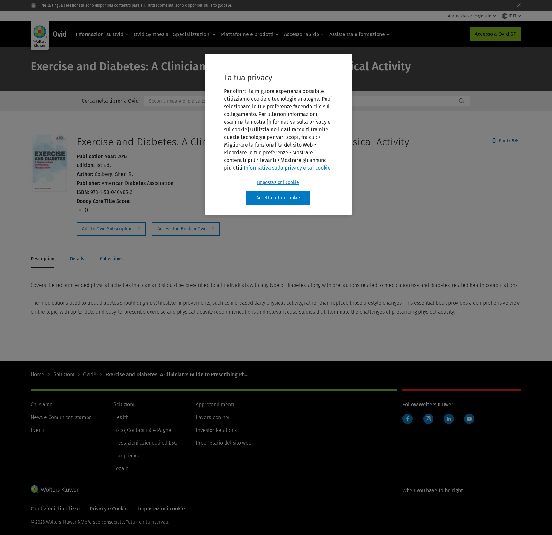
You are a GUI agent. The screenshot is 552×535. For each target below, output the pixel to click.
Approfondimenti (215, 404)
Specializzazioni (192, 34)
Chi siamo (42, 404)
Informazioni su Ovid (100, 34)
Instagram (428, 419)
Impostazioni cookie (278, 182)
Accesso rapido (301, 34)
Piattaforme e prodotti (247, 34)
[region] (278, 134)
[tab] (42, 259)
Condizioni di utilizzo (55, 509)
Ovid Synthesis (151, 34)
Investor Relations (216, 430)
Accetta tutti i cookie (278, 198)
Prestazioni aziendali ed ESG (145, 443)
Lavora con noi (212, 417)
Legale (121, 468)
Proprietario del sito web (223, 443)
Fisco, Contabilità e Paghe (142, 430)
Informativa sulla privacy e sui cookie (287, 168)
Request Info (111, 229)
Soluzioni (63, 374)
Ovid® (89, 374)
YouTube (469, 419)
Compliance (127, 456)
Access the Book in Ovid (185, 229)
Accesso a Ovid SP (495, 34)
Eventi (37, 430)
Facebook (407, 419)
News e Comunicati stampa (61, 417)
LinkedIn (449, 419)
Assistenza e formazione (357, 34)
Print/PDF (507, 140)
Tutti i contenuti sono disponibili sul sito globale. (190, 5)
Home (37, 374)
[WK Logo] (55, 489)
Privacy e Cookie (109, 509)
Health (121, 417)
